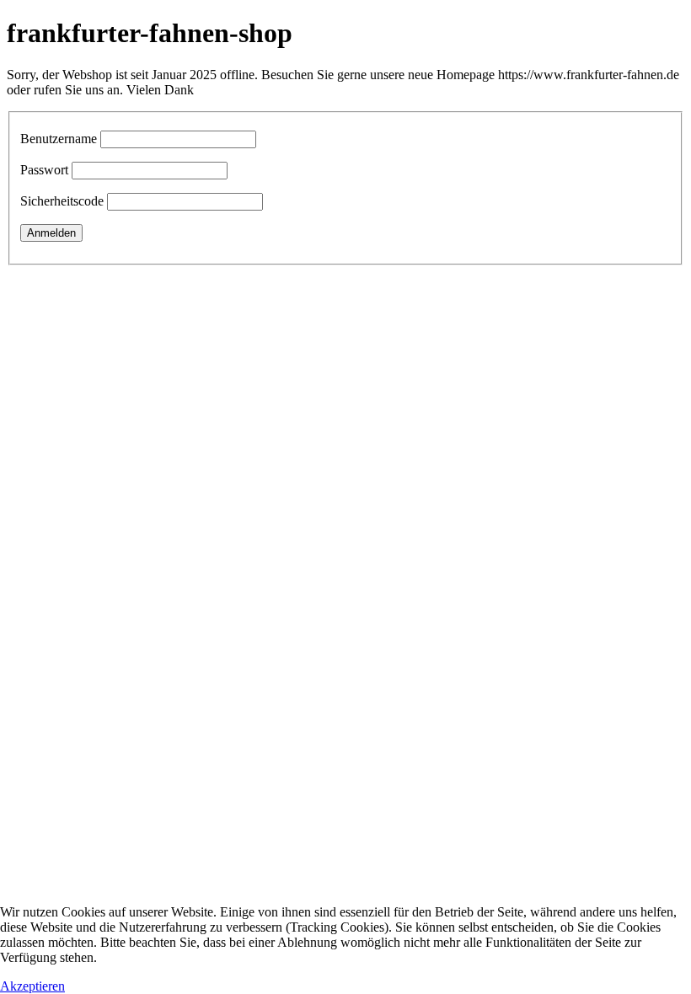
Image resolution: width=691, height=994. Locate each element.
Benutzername (58, 138)
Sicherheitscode (62, 201)
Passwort (44, 170)
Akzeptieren (32, 986)
